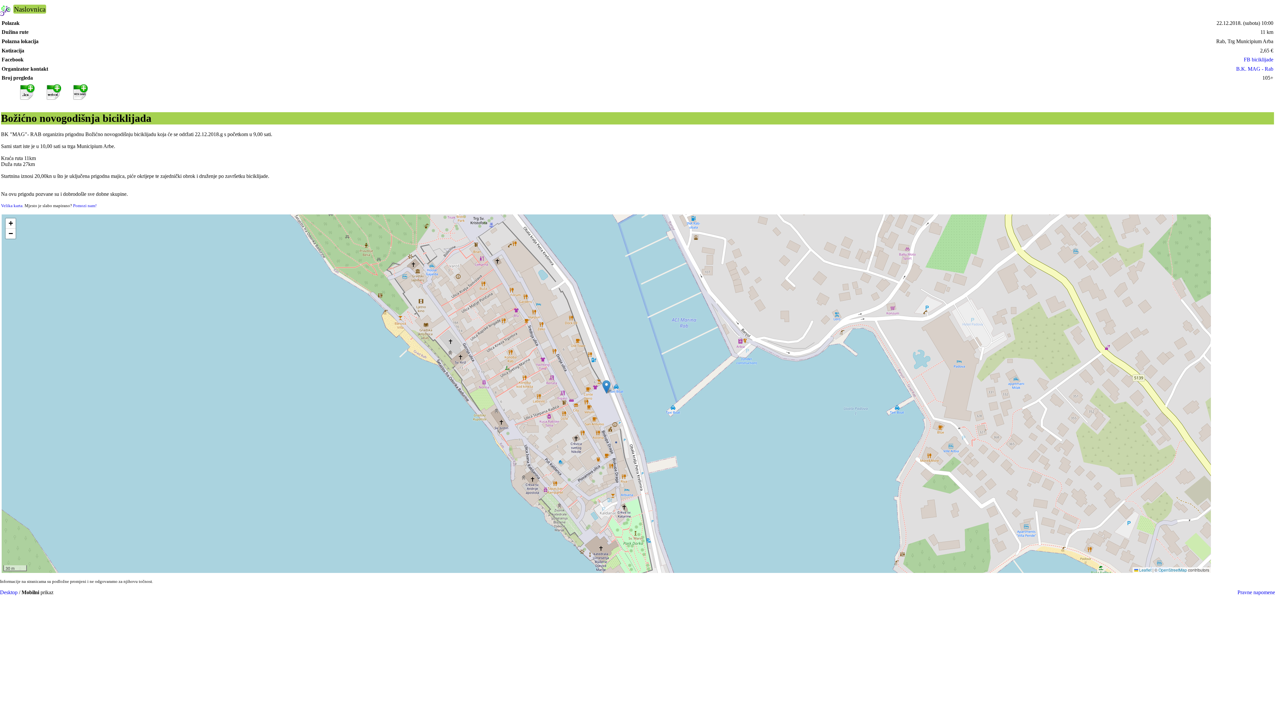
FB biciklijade (1258, 59)
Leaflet (1144, 570)
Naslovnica (29, 9)
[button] (606, 387)
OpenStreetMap (1172, 570)
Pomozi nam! (85, 205)
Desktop (9, 592)
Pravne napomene (1256, 592)
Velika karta (12, 205)
